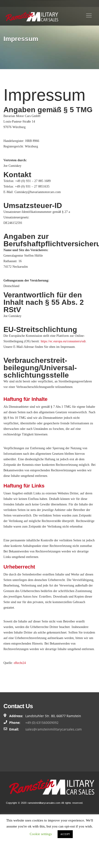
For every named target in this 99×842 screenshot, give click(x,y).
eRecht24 (20, 663)
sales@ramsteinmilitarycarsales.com (53, 729)
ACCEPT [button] (65, 834)
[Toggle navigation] (88, 15)
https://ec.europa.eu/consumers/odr (63, 341)
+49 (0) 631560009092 (41, 722)
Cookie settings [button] (41, 834)
